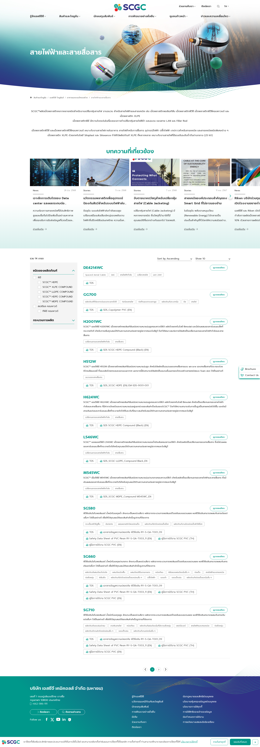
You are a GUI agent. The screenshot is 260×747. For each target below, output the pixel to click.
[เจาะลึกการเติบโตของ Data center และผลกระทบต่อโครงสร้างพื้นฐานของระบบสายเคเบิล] (54, 172)
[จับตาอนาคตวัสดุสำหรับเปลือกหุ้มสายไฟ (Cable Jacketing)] (155, 172)
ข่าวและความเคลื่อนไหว (214, 16)
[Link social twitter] (52, 721)
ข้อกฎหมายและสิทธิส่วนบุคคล (198, 696)
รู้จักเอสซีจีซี (37, 16)
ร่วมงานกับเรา (186, 6)
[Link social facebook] (46, 720)
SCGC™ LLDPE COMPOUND (58, 292)
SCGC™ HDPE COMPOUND (58, 296)
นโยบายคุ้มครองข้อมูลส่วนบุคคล (199, 701)
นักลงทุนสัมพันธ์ (103, 16)
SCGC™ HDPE (50, 282)
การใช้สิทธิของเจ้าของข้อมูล (197, 712)
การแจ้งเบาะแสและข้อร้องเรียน (198, 722)
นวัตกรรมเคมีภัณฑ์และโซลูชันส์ (147, 701)
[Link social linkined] (63, 720)
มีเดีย (134, 717)
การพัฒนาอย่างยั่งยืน (141, 16)
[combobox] (226, 6)
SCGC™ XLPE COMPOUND (57, 287)
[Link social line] (69, 721)
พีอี (39, 277)
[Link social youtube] (58, 720)
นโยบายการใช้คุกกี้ (192, 707)
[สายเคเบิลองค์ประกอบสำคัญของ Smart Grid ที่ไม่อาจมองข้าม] (205, 172)
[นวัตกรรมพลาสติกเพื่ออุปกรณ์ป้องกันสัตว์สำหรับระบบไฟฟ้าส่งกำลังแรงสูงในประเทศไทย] (104, 172)
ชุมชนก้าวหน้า (178, 16)
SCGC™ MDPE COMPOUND (58, 301)
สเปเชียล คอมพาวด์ (47, 306)
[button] (230, 196)
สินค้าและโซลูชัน (68, 16)
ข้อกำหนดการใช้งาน (193, 717)
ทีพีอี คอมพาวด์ (50, 311)
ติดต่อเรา (206, 6)
